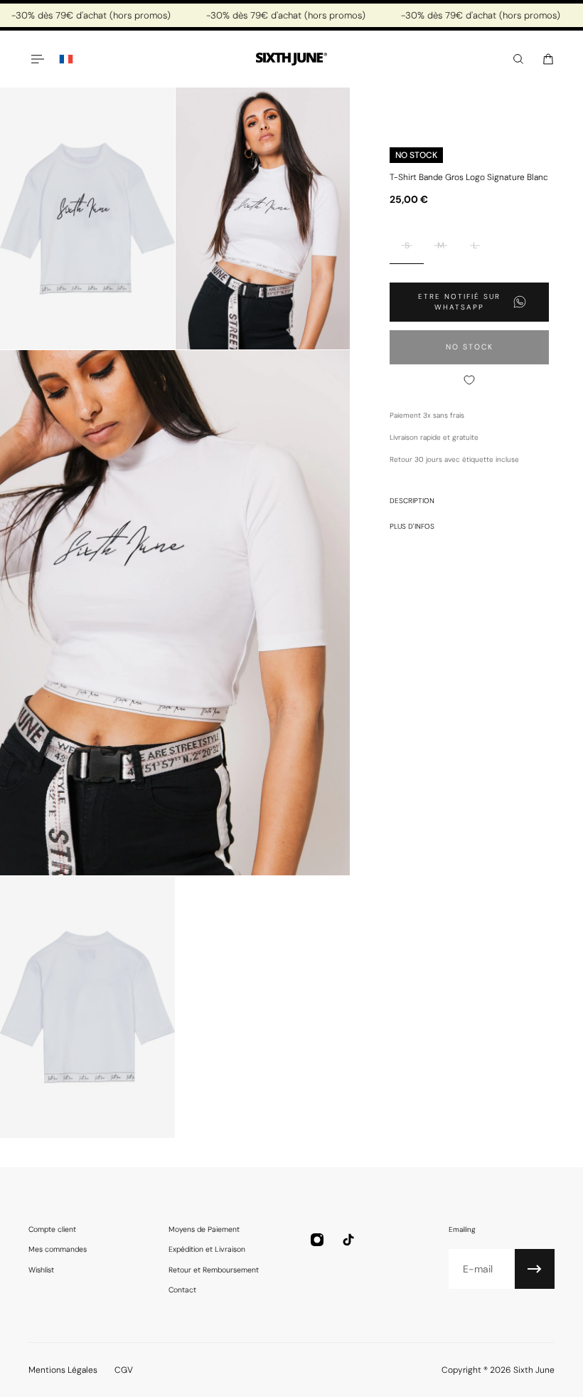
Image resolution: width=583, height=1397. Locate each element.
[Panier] (548, 59)
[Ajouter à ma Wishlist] (469, 380)
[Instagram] (317, 1239)
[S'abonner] (535, 1269)
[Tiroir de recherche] (518, 59)
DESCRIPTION (412, 500)
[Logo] (291, 59)
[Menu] (37, 59)
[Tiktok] (348, 1239)
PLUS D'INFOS (412, 526)
